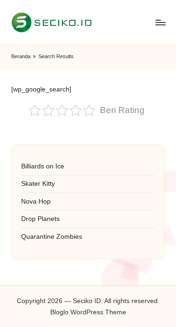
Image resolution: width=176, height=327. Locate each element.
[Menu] (160, 22)
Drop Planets (40, 218)
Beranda (21, 56)
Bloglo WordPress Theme (88, 312)
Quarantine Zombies (51, 236)
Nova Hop (36, 201)
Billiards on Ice (42, 166)
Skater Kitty (38, 183)
